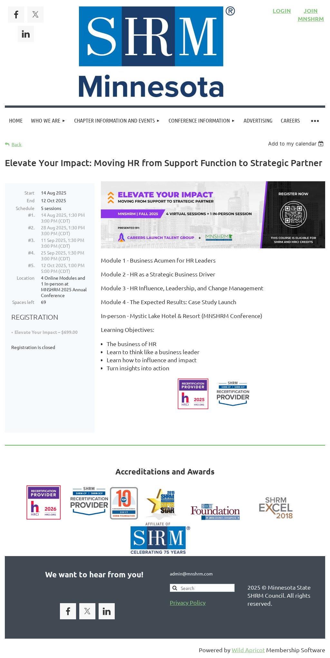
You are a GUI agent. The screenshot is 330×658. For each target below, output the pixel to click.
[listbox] (296, 143)
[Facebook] (16, 14)
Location (25, 278)
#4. (31, 252)
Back (17, 144)
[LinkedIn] (26, 34)
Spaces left (23, 302)
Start (29, 192)
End (30, 200)
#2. (31, 227)
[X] (35, 14)
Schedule (25, 208)
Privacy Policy (188, 602)
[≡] (314, 120)
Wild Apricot (248, 649)
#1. (31, 215)
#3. (31, 240)
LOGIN (282, 10)
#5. (31, 265)
